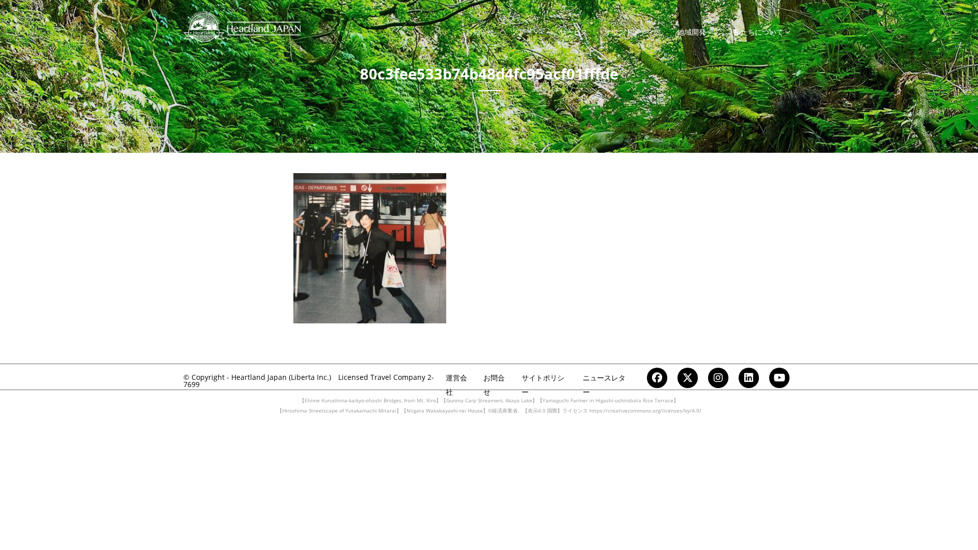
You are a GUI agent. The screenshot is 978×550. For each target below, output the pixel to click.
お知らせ (480, 32)
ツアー (521, 32)
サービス (573, 32)
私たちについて (758, 32)
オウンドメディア (632, 32)
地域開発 (691, 32)
